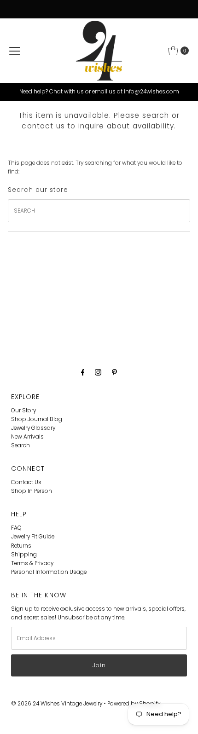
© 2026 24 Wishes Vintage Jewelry (57, 703)
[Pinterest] (114, 372)
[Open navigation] (14, 51)
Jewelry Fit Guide (32, 536)
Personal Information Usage (49, 572)
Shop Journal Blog (36, 419)
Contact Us (26, 482)
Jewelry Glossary (33, 428)
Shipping (24, 554)
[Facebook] (83, 372)
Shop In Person (31, 491)
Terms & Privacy (32, 563)
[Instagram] (98, 372)
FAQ (16, 528)
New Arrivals (27, 436)
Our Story (23, 410)
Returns (21, 545)
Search (20, 445)
